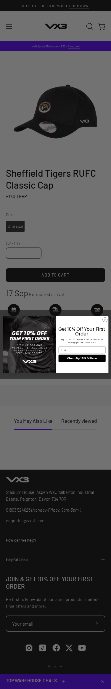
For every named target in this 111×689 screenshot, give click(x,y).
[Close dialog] (104, 319)
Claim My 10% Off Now (82, 358)
